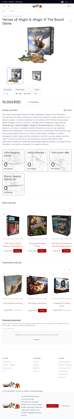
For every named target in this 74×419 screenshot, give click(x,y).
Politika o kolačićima (65, 365)
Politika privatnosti (64, 362)
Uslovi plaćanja (63, 371)
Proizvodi (12, 11)
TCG (3, 371)
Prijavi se (36, 371)
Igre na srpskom (7, 368)
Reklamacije (62, 377)
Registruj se (36, 368)
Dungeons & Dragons (8, 365)
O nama (4, 2)
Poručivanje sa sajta (65, 368)
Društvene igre (6, 362)
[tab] (15, 76)
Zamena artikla (63, 374)
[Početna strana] (3, 11)
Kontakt (11, 2)
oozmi (40, 391)
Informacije (18, 2)
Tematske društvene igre (12, 16)
